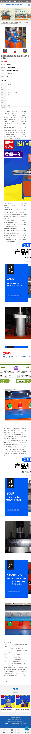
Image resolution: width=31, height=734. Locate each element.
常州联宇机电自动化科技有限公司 (13, 721)
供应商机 (11, 22)
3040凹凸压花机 (17, 22)
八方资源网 (11, 723)
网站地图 (25, 723)
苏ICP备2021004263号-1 (19, 719)
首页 (7, 22)
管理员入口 (20, 723)
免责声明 (16, 723)
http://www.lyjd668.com (6, 681)
